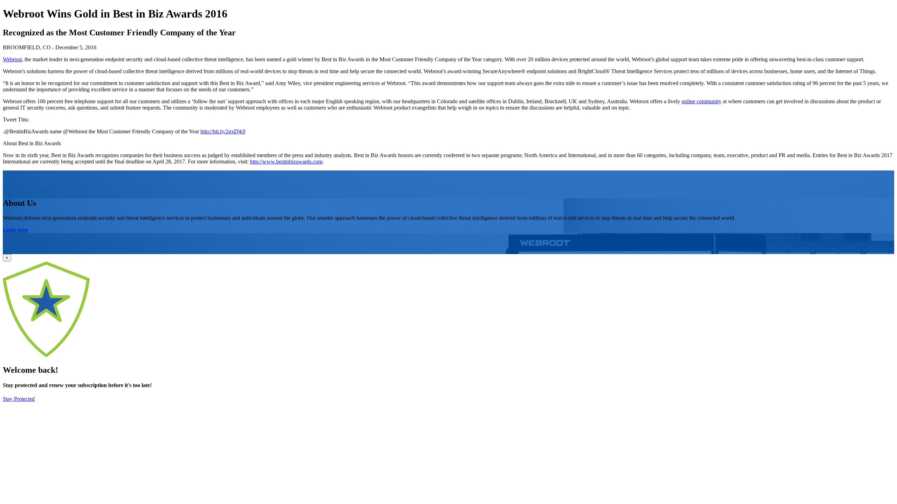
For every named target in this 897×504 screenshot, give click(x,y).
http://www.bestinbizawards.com (286, 161)
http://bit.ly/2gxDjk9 (222, 131)
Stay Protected (19, 399)
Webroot (12, 59)
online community (701, 101)
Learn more (15, 230)
